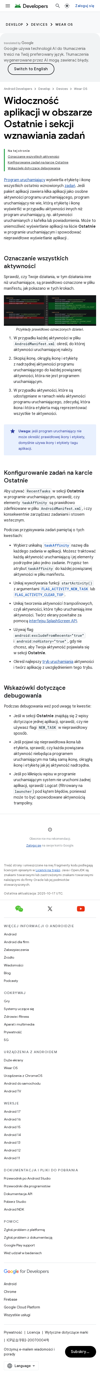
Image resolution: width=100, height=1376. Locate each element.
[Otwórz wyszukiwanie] (58, 6)
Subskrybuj (81, 1351)
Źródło (9, 957)
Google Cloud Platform (22, 1307)
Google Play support (19, 1245)
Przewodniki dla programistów (27, 1186)
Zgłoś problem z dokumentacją (28, 1237)
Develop (14, 24)
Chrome (10, 1292)
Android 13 (12, 1142)
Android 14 (12, 1135)
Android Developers (18, 89)
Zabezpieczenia (16, 950)
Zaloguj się (33, 845)
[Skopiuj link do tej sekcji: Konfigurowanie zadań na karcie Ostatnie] (33, 481)
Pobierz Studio (15, 1201)
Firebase (10, 1299)
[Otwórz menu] (8, 6)
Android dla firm (16, 942)
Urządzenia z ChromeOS (23, 1075)
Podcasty (11, 981)
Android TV (12, 1091)
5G (6, 1040)
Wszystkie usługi (17, 1315)
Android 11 (12, 1158)
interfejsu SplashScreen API (53, 621)
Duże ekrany (13, 1060)
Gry (7, 1001)
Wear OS (64, 24)
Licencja (33, 1332)
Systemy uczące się (19, 1009)
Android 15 (12, 1127)
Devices (39, 24)
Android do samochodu (22, 1083)
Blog (7, 973)
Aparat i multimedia (19, 1024)
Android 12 (12, 1150)
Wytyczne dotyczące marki (66, 1332)
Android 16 (12, 1119)
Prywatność (13, 1032)
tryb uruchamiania (57, 661)
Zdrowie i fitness (16, 1016)
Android (10, 934)
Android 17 (12, 1111)
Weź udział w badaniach (23, 1253)
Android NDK (14, 1209)
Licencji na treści (48, 870)
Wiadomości (13, 965)
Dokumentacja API (18, 1194)
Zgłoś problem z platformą (24, 1230)
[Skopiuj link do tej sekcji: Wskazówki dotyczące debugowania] (46, 696)
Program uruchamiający (24, 180)
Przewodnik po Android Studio (27, 1178)
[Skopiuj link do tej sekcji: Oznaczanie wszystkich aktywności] (40, 267)
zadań (70, 185)
